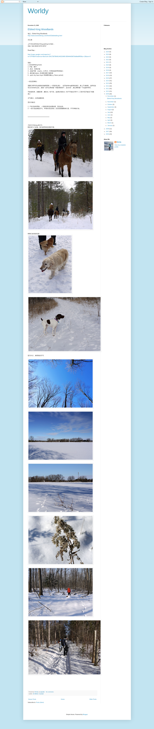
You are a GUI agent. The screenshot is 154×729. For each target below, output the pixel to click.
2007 (107, 131)
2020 (107, 65)
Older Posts (93, 699)
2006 (107, 134)
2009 (107, 94)
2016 (107, 75)
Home (63, 699)
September (111, 107)
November (110, 102)
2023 (107, 57)
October (110, 104)
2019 (107, 67)
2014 (107, 81)
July (108, 112)
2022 (107, 59)
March (109, 123)
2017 (107, 73)
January (110, 125)
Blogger (85, 714)
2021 (107, 62)
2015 (107, 78)
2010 (107, 91)
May (108, 117)
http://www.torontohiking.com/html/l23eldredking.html (45, 35)
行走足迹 (41, 693)
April (109, 120)
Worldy (38, 11)
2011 (107, 88)
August (109, 109)
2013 (107, 83)
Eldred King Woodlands (40, 29)
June (109, 115)
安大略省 (35, 693)
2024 (107, 54)
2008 (107, 129)
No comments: (50, 692)
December (110, 96)
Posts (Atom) (40, 702)
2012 (107, 86)
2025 (107, 52)
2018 (107, 70)
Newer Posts (32, 699)
